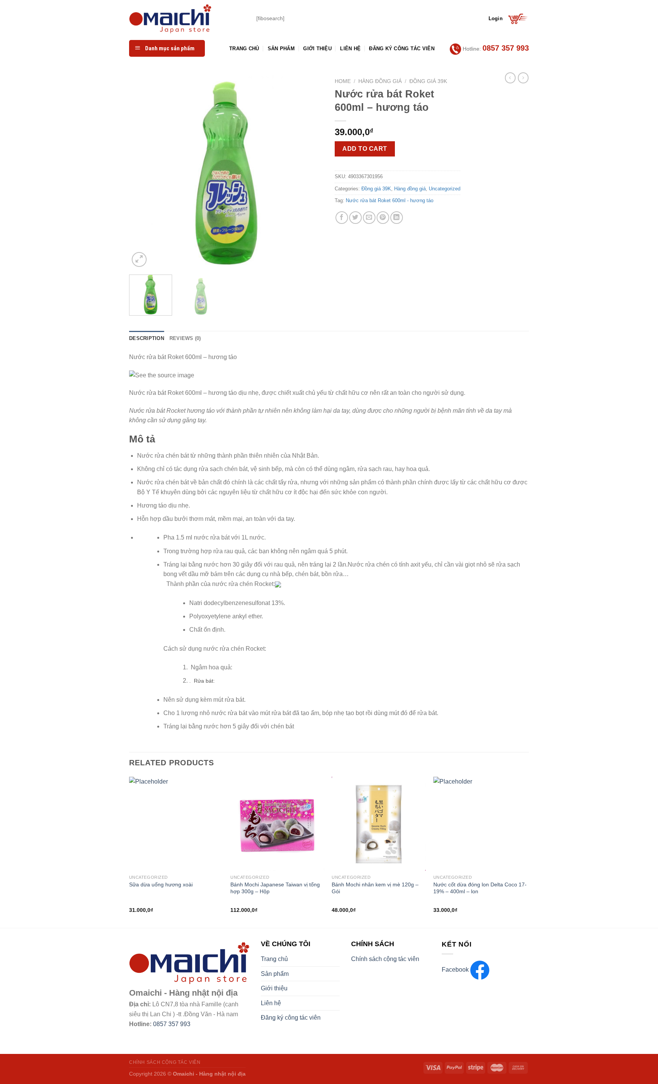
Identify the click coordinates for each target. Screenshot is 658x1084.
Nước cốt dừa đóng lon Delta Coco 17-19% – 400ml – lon (480, 888)
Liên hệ (350, 48)
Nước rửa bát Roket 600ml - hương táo (389, 200)
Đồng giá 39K (428, 81)
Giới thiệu (317, 48)
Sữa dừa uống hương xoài (161, 884)
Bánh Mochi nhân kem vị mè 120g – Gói (375, 888)
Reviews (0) (185, 338)
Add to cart (364, 148)
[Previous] (142, 171)
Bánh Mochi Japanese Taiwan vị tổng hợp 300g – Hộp (275, 888)
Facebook (456, 969)
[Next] (310, 171)
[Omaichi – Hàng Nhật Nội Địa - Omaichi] (187, 18)
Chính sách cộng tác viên (385, 959)
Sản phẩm (281, 48)
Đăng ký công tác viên (401, 48)
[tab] (146, 338)
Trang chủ (244, 48)
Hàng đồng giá (380, 81)
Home (343, 81)
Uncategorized (444, 189)
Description (146, 338)
